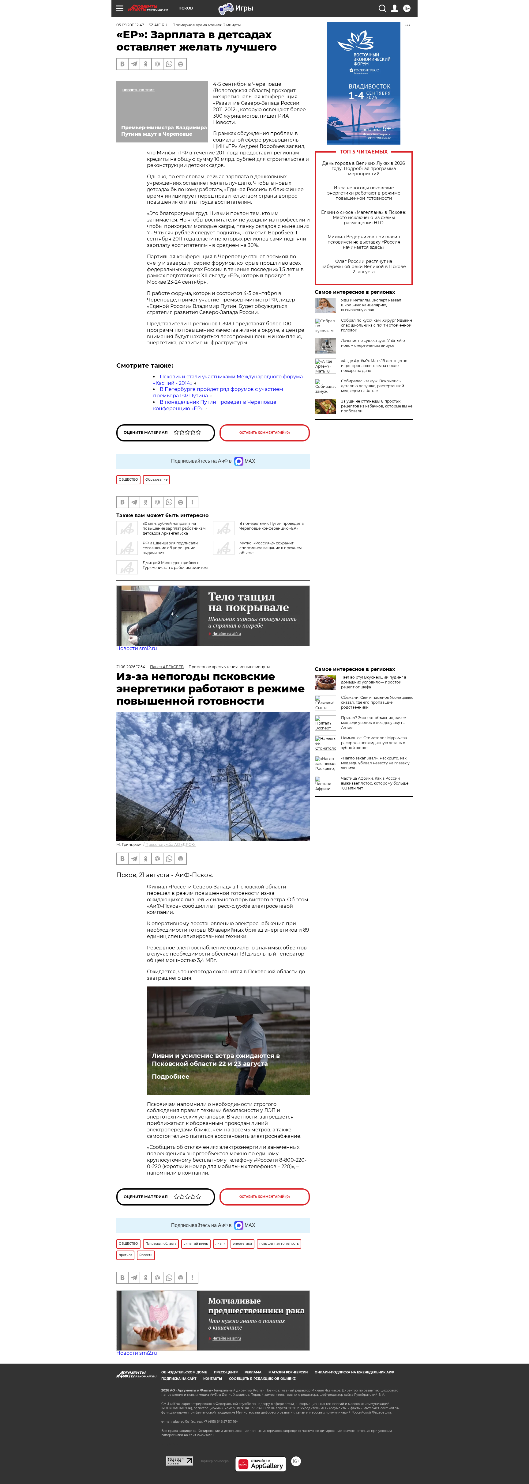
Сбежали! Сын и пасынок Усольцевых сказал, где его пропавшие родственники (377, 702)
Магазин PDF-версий (288, 1372)
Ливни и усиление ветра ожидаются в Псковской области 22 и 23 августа (216, 1059)
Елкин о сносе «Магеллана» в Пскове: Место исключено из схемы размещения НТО (363, 217)
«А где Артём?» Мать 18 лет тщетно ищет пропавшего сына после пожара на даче (374, 365)
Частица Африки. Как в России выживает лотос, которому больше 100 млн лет (374, 783)
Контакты (212, 1379)
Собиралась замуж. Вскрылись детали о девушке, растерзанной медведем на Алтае (372, 386)
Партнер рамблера (214, 1461)
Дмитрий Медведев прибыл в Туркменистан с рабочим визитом (175, 565)
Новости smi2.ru (136, 648)
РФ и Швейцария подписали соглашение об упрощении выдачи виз (170, 548)
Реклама (253, 1372)
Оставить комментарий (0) (264, 433)
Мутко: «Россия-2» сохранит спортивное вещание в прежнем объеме (270, 548)
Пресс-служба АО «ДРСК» (170, 844)
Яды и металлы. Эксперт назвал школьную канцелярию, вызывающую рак (371, 305)
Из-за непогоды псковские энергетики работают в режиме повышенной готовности (363, 193)
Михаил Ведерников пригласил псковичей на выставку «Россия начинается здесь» (364, 242)
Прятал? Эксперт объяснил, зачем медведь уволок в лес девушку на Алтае (373, 722)
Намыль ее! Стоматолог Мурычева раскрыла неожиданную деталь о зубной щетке (374, 743)
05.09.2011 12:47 (130, 25)
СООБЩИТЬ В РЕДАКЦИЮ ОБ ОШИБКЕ (262, 1379)
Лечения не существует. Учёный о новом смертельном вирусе (373, 343)
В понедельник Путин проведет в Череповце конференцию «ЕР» (271, 526)
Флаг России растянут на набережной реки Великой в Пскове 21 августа (363, 266)
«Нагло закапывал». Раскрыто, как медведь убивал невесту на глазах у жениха (375, 763)
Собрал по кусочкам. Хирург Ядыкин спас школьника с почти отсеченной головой (376, 325)
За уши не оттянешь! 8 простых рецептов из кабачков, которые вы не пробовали (376, 406)
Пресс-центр (226, 1372)
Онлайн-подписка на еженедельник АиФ (354, 1372)
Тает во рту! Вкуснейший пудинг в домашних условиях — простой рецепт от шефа (373, 682)
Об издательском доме (184, 1372)
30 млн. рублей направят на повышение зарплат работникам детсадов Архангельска (174, 528)
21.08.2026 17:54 (130, 666)
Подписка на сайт (178, 1379)
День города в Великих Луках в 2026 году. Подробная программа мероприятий (363, 168)
